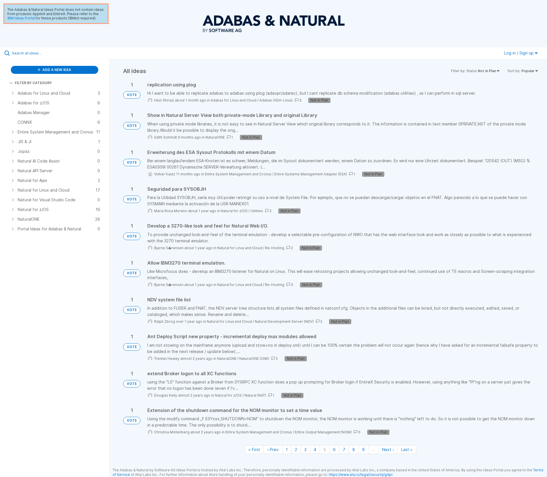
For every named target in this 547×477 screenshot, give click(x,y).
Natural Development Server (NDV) (284, 321)
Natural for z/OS (234, 211)
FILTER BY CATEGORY (33, 83)
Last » (407, 449)
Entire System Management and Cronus (238, 174)
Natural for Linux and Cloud (239, 248)
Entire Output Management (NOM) (323, 432)
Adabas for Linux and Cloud (233, 100)
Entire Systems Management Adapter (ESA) (310, 174)
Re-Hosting (274, 248)
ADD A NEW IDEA (56, 70)
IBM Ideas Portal (21, 18)
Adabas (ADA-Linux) (276, 100)
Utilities (256, 211)
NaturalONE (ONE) (254, 358)
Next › (388, 449)
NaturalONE (215, 137)
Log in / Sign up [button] (519, 52)
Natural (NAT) (255, 395)
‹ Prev (273, 449)
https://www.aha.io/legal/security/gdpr (361, 474)
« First (254, 449)
